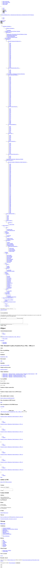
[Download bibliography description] (0, 442)
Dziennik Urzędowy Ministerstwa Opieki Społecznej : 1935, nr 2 (11, 439)
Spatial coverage (10, 238)
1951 (10, 98)
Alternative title (9, 229)
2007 (10, 123)
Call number (9, 270)
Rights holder (7, 292)
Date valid (9, 262)
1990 (10, 206)
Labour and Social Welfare (13, 74)
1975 (10, 191)
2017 (10, 113)
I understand (18, 562)
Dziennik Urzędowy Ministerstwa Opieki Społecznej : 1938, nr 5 (11, 462)
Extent (8, 266)
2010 (10, 120)
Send (5, 325)
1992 (10, 208)
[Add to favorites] (0, 441)
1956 (10, 103)
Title (7, 227)
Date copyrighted (10, 259)
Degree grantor (11, 251)
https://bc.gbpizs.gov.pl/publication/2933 (7, 398)
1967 (10, 183)
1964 (10, 180)
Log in (1, 555)
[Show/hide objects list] (11, 26)
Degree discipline (12, 250)
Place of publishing (10, 244)
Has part (8, 276)
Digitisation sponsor (10, 245)
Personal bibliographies (11, 36)
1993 (10, 209)
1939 (10, 56)
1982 (10, 198)
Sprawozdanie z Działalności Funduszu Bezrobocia (16, 73)
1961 (10, 177)
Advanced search (3, 309)
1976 (10, 192)
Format (7, 264)
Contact (6, 300)
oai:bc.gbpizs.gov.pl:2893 (4, 365)
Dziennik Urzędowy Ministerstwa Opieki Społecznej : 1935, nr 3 (11, 431)
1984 (10, 200)
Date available (9, 261)
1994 (10, 210)
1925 (10, 79)
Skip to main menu (6, 1)
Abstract (8, 242)
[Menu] (0, 6)
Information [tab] (5, 343)
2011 (10, 119)
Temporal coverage (10, 239)
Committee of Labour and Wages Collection (12, 31)
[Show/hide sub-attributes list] (7, 246)
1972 (10, 188)
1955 (10, 102)
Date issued (9, 258)
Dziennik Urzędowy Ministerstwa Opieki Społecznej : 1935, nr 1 (11, 424)
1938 (10, 55)
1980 (10, 196)
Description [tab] (5, 342)
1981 (10, 197)
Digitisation (9, 295)
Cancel (2, 325)
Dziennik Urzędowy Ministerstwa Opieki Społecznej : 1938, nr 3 (11, 446)
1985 (10, 201)
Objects (6, 303)
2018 (10, 112)
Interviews (10, 222)
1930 (10, 47)
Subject (7, 233)
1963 (10, 179)
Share (6, 11)
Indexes (4, 225)
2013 (10, 117)
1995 (10, 211)
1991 (10, 207)
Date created (9, 255)
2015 (10, 115)
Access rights (9, 290)
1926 (10, 43)
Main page (2, 523)
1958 (10, 66)
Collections (5, 26)
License (8, 291)
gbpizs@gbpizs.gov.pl (4, 512)
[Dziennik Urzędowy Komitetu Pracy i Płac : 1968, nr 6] (10, 336)
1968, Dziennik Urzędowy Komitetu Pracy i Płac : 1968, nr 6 (11, 411)
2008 (10, 122)
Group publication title (11, 230)
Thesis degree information (12, 246)
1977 (10, 193)
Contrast (4, 10)
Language (6, 273)
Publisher (6, 252)
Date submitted (9, 256)
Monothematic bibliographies (12, 35)
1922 (10, 76)
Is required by (9, 286)
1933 (10, 50)
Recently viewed (7, 301)
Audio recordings (9, 220)
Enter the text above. (9, 324)
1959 (10, 175)
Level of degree (12, 249)
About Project (5, 297)
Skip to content (5, 3)
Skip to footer (5, 4)
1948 (10, 57)
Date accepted (9, 257)
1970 (10, 186)
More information (12, 562)
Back (2, 23)
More (1, 477)
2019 (10, 111)
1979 (10, 195)
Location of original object (11, 296)
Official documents (9, 160)
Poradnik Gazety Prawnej (12, 106)
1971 (10, 187)
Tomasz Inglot (11, 224)
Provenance (8, 293)
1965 (10, 181)
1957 (10, 104)
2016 (10, 114)
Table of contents (10, 243)
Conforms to (9, 287)
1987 (10, 203)
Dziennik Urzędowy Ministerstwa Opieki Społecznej (17, 162)
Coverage (7, 236)
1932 (10, 49)
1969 (10, 185)
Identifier (7, 268)
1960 (10, 176)
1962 (10, 178)
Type (6, 263)
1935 (10, 52)
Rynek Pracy (10, 133)
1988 (10, 204)
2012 (10, 118)
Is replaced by (9, 284)
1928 (10, 45)
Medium (8, 267)
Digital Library (5, 373)
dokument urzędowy (4, 369)
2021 (10, 109)
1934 (10, 51)
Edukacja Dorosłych (11, 141)
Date (7, 253)
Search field (2, 308)
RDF (1, 402)
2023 (10, 158)
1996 (10, 212)
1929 (10, 46)
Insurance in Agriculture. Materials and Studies (15, 159)
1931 (10, 48)
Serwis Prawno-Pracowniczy (13, 154)
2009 (10, 121)
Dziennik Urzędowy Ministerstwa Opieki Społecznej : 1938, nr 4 (11, 454)
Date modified (9, 260)
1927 (10, 44)
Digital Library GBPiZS (9, 299)
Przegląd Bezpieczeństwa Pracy (13, 67)
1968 (10, 184)
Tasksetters (9, 30)
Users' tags (9, 235)
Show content (5, 338)
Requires (8, 285)
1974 (10, 190)
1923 (10, 77)
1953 (10, 100)
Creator (6, 231)
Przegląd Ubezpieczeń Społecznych (14, 41)
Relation (7, 274)
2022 (10, 108)
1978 (10, 194)
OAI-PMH (2, 406)
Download (2, 340)
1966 (10, 182)
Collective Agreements (10, 28)
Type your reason (20, 318)
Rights (7, 288)
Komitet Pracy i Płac (4, 356)
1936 (10, 53)
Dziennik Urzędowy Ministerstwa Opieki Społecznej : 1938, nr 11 (11, 469)
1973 (10, 189)
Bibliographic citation (10, 271)
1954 (10, 101)
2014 (10, 116)
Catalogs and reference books (12, 37)
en (3, 8)
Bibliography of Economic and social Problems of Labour (17, 34)
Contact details (5, 551)
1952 (10, 99)
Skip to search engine (6, 2)
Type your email (3, 318)
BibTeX (4, 333)
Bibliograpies (8, 32)
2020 (10, 110)
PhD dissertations (8, 38)
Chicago (1, 490)
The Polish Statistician (12, 124)
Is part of (8, 277)
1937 (10, 54)
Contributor (7, 232)
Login (4, 12)
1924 (10, 78)
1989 (10, 205)
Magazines (8, 39)
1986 (10, 202)
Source (6, 272)
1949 (10, 58)
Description (8, 240)
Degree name (11, 248)
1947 (10, 94)
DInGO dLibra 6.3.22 (11, 559)
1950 (10, 59)
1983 (10, 199)
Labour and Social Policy (10, 213)
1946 (10, 93)
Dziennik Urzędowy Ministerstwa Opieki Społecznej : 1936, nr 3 (11, 416)
